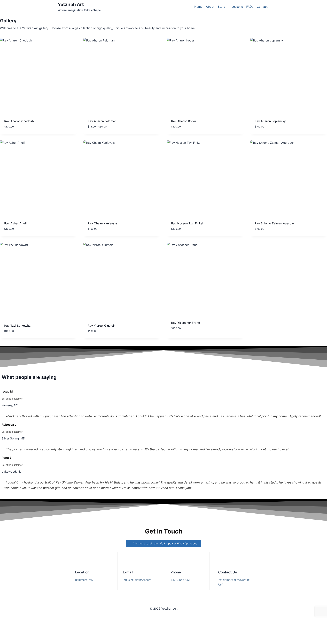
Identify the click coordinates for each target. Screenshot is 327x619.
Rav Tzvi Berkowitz (17, 325)
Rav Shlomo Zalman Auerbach (276, 223)
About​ (210, 6)
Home (198, 6)
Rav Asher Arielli (15, 223)
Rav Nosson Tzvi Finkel (187, 223)
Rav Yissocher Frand (185, 322)
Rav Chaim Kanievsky (103, 223)
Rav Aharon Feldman (102, 121)
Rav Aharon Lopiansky (270, 121)
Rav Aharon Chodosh (19, 121)
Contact (262, 6)
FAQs (249, 6)
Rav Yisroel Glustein (101, 325)
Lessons (237, 6)
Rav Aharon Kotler (183, 121)
